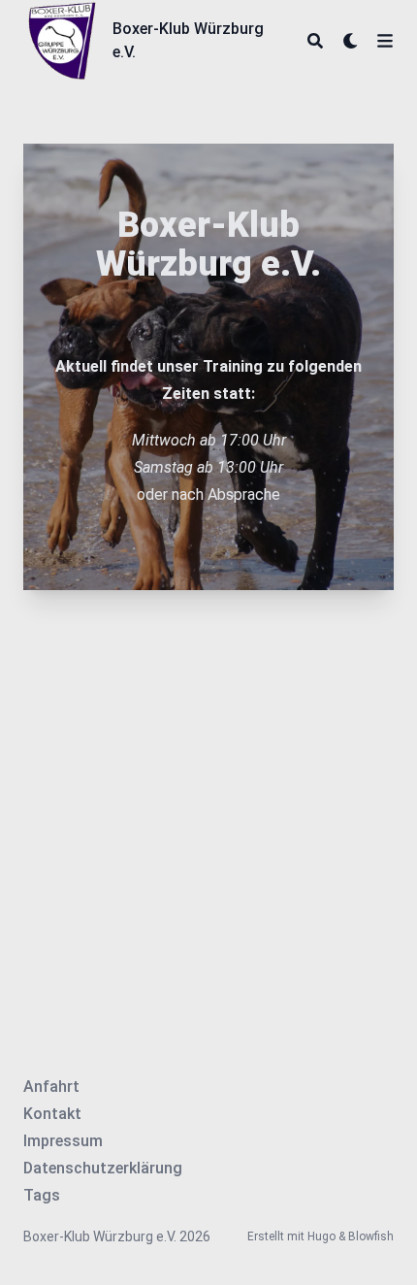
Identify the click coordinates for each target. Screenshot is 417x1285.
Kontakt (52, 1113)
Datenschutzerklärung (102, 1168)
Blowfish (371, 1236)
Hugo (321, 1236)
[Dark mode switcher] (351, 40)
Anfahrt (51, 1086)
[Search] (315, 41)
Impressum (63, 1141)
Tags (41, 1195)
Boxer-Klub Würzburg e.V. (188, 40)
